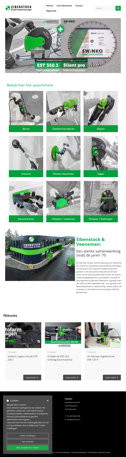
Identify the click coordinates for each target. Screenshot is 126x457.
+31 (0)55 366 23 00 (73, 416)
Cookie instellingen (28, 435)
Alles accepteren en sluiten (27, 447)
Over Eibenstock (64, 5)
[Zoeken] (118, 8)
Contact (79, 5)
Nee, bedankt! (27, 441)
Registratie (51, 10)
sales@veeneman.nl (73, 419)
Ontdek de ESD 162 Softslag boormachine (59, 358)
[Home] (18, 8)
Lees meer (31, 377)
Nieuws (49, 5)
